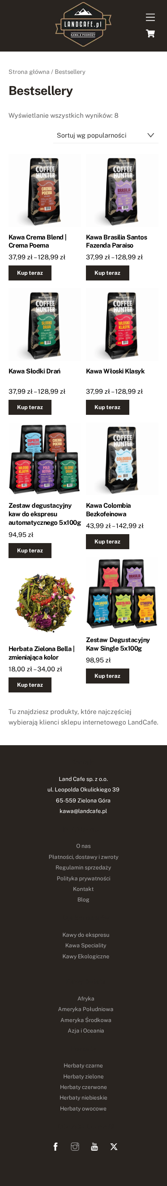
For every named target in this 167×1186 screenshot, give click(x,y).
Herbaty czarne (83, 1065)
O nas (83, 846)
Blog (83, 899)
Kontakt (83, 889)
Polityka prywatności (83, 878)
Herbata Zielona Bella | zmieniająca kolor (42, 653)
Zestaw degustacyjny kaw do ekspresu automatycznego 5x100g (45, 514)
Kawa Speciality (85, 945)
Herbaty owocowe (83, 1108)
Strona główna (29, 71)
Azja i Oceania (86, 1030)
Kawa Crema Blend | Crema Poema (37, 241)
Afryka (85, 998)
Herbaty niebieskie (83, 1097)
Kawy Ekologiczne (85, 956)
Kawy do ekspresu (85, 935)
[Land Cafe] (83, 43)
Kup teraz (30, 273)
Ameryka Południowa (85, 1009)
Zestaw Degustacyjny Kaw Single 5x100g (118, 644)
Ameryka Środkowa (85, 1020)
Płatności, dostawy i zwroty (83, 857)
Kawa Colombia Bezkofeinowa (108, 510)
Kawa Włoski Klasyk (115, 371)
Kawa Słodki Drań (34, 371)
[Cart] (150, 33)
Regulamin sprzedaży (83, 867)
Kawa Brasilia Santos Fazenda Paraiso (116, 241)
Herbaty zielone (83, 1076)
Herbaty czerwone (83, 1087)
